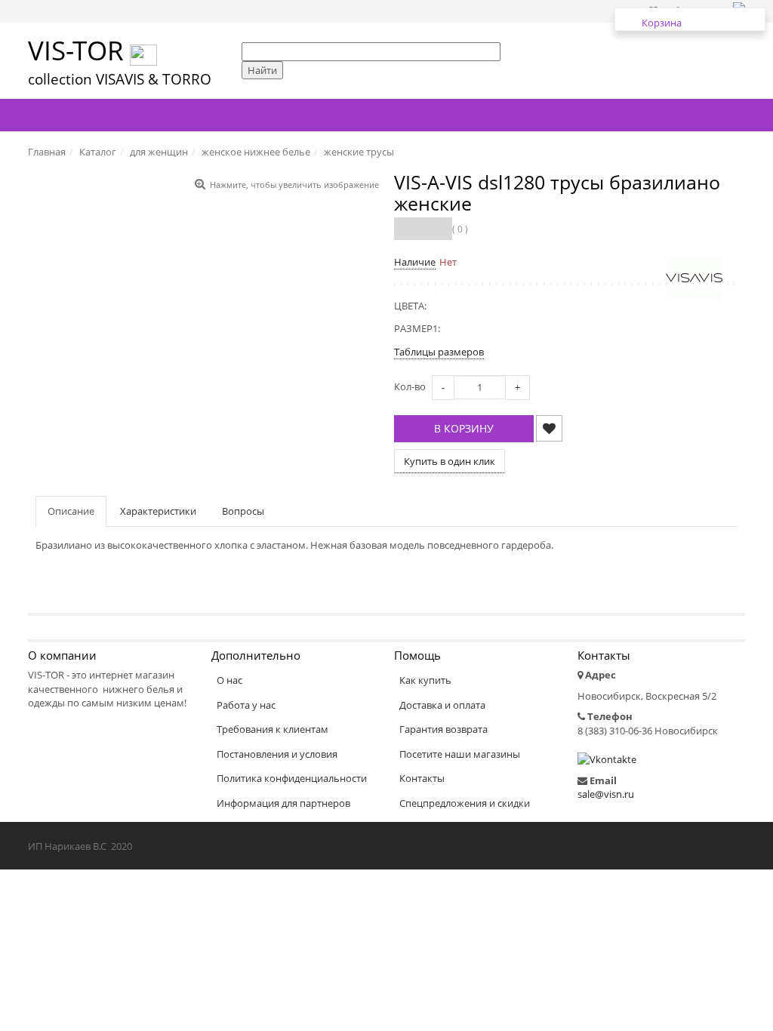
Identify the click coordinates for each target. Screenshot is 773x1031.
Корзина (662, 22)
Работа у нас (246, 705)
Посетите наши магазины (459, 754)
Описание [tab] (71, 511)
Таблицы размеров (439, 352)
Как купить (425, 680)
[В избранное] (549, 428)
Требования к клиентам (272, 729)
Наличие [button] (415, 262)
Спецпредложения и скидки (464, 803)
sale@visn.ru (605, 794)
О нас (229, 680)
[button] (464, 428)
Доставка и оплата (442, 705)
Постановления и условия (277, 754)
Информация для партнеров (283, 803)
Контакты (422, 778)
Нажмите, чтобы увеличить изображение (294, 184)
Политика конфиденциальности (292, 778)
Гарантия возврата (443, 729)
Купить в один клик (449, 461)
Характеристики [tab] (158, 511)
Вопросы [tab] (243, 511)
